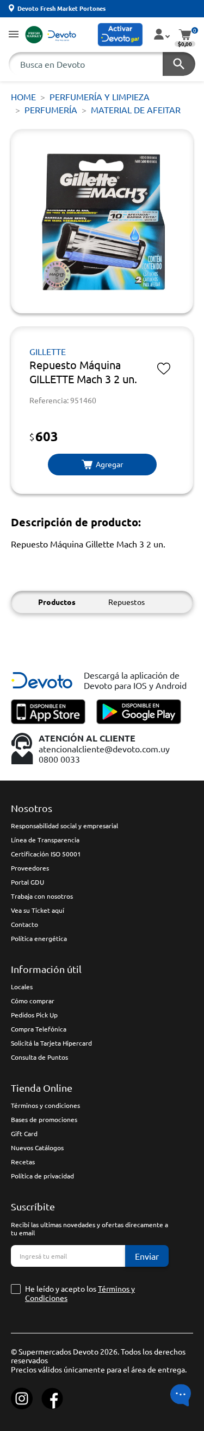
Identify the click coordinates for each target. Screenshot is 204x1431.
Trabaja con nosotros (42, 896)
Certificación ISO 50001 (46, 853)
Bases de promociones (44, 1119)
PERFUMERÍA (50, 109)
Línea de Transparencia (45, 839)
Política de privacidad (42, 1175)
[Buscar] (179, 64)
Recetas (23, 1161)
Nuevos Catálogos (37, 1147)
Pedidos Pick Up (34, 1014)
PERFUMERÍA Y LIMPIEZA (100, 96)
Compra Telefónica (38, 1029)
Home (23, 96)
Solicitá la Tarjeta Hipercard (51, 1043)
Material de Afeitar (136, 109)
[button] (13, 35)
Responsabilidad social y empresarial (64, 825)
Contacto (24, 924)
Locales (22, 986)
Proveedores (30, 868)
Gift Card (24, 1133)
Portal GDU (27, 882)
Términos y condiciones (45, 1105)
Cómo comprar (32, 1000)
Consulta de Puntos (39, 1057)
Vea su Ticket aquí (37, 910)
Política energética (39, 938)
